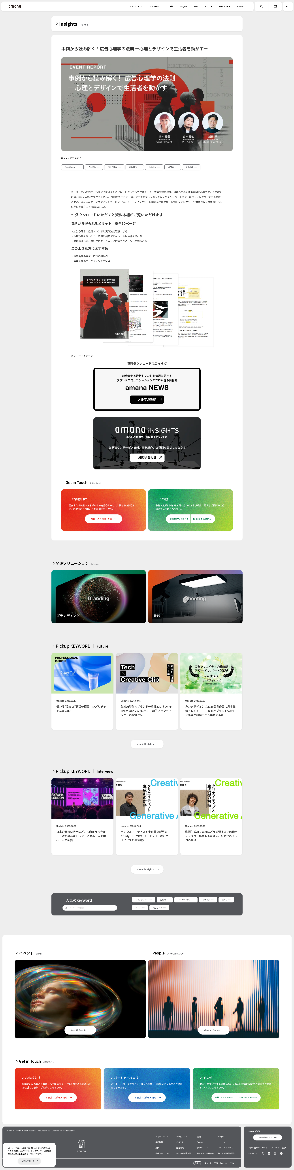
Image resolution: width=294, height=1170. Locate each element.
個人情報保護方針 (183, 1153)
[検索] (261, 6)
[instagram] (275, 1153)
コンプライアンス (225, 1147)
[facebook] (269, 1153)
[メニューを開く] (288, 6)
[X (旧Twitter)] (263, 1153)
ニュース (221, 1142)
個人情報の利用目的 (205, 1153)
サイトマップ (267, 1147)
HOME (9, 1130)
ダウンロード (224, 6)
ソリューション (155, 6)
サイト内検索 (280, 1147)
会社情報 (180, 1147)
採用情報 (159, 1142)
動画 (196, 6)
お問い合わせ (254, 1147)
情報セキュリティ (162, 1153)
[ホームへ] (15, 6)
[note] (281, 1153)
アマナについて (136, 6)
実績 (171, 6)
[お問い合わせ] (275, 6)
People (240, 6)
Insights (183, 6)
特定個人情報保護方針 (227, 1153)
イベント (208, 6)
